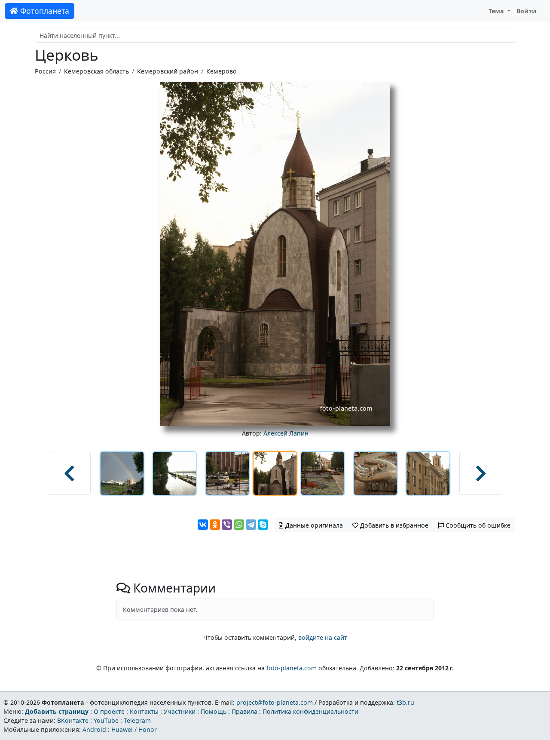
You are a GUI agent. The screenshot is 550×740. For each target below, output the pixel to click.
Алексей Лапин (286, 433)
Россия (45, 71)
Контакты (144, 711)
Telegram (137, 720)
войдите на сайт (322, 637)
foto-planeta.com (291, 668)
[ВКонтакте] (203, 524)
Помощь (213, 711)
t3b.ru (405, 702)
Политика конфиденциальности (310, 711)
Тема (497, 11)
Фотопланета (43, 11)
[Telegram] (251, 524)
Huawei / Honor (134, 729)
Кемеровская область (96, 71)
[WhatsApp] (239, 524)
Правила (244, 711)
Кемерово (221, 71)
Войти (526, 11)
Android (94, 729)
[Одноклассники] (215, 524)
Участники (180, 711)
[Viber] (227, 524)
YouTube (106, 720)
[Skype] (263, 524)
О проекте (109, 711)
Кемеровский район (167, 71)
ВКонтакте (73, 720)
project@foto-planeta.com (274, 702)
